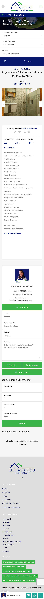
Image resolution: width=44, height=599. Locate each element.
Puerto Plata (25, 69)
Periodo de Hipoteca (11, 413)
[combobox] (22, 36)
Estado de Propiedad (9, 32)
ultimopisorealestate (29, 576)
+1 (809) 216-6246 (14, 15)
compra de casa (9, 567)
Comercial (7, 519)
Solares (6, 551)
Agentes (7, 492)
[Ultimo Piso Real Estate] (22, 10)
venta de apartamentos (12, 580)
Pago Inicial (8, 395)
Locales (6, 529)
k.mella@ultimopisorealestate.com (22, 300)
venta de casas (28, 580)
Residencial (8, 532)
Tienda (7, 525)
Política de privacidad (11, 503)
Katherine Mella (13, 595)
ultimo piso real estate (11, 576)
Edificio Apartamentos (13, 542)
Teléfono (7, 332)
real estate (21, 567)
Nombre (7, 313)
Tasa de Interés (9, 404)
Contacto (7, 500)
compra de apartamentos (24, 562)
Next (40, 104)
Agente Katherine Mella (22, 286)
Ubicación (5, 50)
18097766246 (26, 294)
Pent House (9, 545)
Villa (6, 548)
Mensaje (7, 342)
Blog (5, 496)
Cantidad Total (9, 386)
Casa (6, 538)
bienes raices (8, 562)
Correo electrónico (10, 323)
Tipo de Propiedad (8, 41)
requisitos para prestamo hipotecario (16, 571)
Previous (3, 104)
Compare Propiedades (12, 507)
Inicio (16, 69)
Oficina (7, 522)
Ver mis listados (22, 307)
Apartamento (10, 535)
